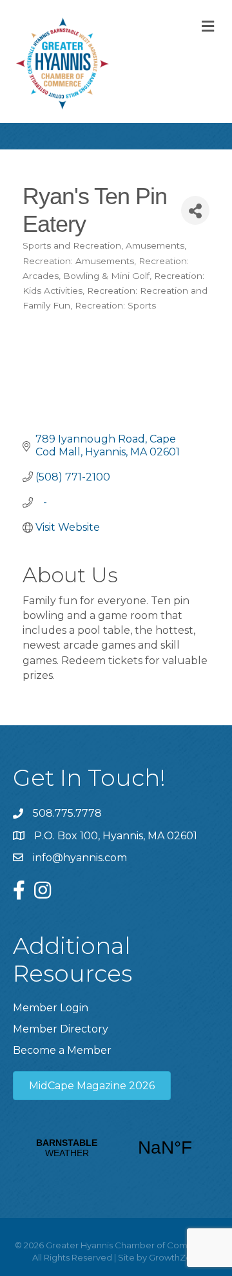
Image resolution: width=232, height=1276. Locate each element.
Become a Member (62, 1050)
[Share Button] (195, 210)
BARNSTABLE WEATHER (116, 1147)
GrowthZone (175, 1257)
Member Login (50, 1008)
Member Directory (60, 1029)
